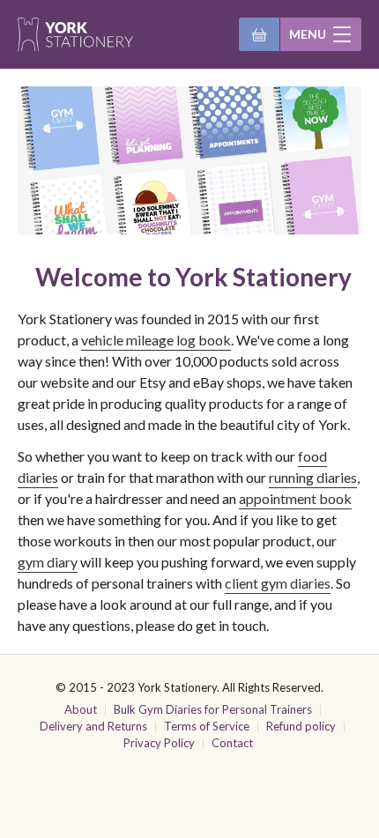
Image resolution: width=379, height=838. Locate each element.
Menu (307, 33)
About (80, 709)
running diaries (313, 477)
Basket (259, 34)
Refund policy (301, 726)
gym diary (48, 561)
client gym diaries (278, 583)
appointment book (295, 498)
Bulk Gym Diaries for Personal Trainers (213, 709)
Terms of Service (206, 726)
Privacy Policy (159, 743)
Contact (232, 743)
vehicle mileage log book (156, 339)
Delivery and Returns (93, 726)
